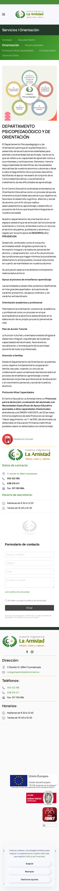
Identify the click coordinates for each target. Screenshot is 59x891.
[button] (3, 14)
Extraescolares (47, 50)
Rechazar (29, 871)
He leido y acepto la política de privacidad (27, 600)
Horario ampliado (34, 45)
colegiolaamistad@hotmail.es (23, 672)
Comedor (7, 39)
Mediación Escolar (23, 439)
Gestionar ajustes (29, 879)
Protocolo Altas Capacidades (18, 50)
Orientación (10, 45)
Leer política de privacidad (17, 592)
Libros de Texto (10, 55)
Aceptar (29, 863)
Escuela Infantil (26, 39)
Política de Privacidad (35, 856)
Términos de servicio (23, 617)
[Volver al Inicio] (29, 14)
